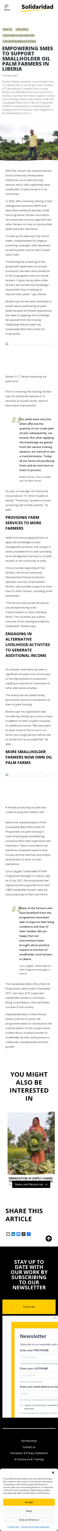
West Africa (22, 29)
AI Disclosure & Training (29, 1459)
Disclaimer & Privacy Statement (35, 1526)
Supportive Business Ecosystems (19, 41)
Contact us (29, 1447)
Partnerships (29, 1441)
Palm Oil (7, 29)
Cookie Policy (13, 1526)
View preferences (29, 1519)
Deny (29, 1510)
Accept (29, 1502)
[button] (53, 1472)
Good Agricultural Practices (18, 35)
